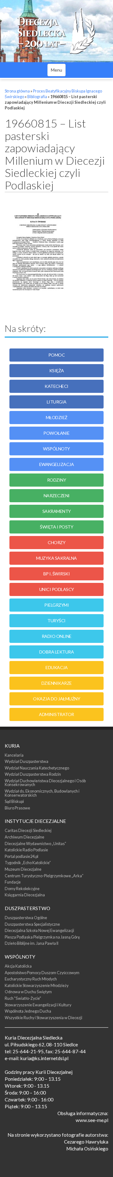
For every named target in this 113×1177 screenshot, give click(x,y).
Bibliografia (37, 96)
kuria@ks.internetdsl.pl (44, 1058)
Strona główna (17, 91)
